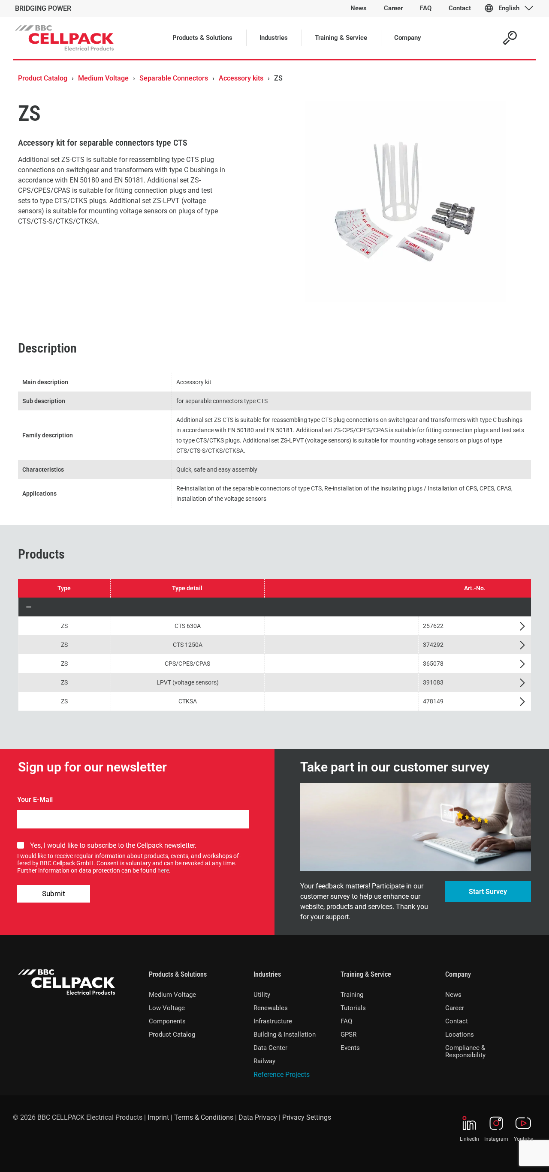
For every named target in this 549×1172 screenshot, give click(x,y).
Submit (53, 893)
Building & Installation (284, 1034)
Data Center (270, 1048)
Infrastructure (272, 1021)
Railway (264, 1061)
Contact (456, 1021)
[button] (274, 607)
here (163, 870)
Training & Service (366, 974)
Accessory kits (241, 78)
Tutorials (353, 1008)
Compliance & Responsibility (465, 1051)
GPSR (348, 1034)
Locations (459, 1034)
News (453, 995)
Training (352, 995)
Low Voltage (167, 1008)
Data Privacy (257, 1117)
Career (454, 1008)
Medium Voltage (103, 78)
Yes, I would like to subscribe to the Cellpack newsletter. (113, 845)
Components (167, 1021)
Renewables (270, 1008)
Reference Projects (281, 1074)
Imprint (158, 1117)
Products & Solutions (178, 974)
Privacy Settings (306, 1117)
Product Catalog (42, 78)
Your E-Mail (35, 799)
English (508, 8)
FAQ (346, 1021)
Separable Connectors (173, 78)
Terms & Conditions (203, 1117)
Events (350, 1048)
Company (458, 974)
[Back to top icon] (508, 1154)
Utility (261, 995)
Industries (267, 974)
